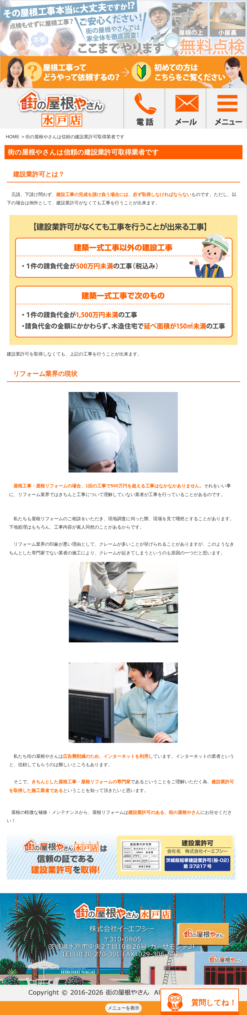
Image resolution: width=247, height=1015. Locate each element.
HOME (12, 136)
